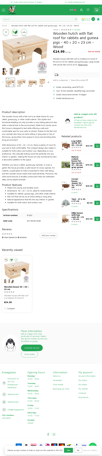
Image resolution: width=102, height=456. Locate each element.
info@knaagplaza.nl (16, 409)
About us (57, 376)
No (78, 450)
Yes (68, 450)
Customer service (31, 348)
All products (83, 397)
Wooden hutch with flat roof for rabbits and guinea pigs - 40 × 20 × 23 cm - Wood (45, 26)
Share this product (78, 80)
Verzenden (57, 380)
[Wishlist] (88, 10)
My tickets (82, 384)
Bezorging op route (61, 389)
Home (4, 26)
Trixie (55, 29)
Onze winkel (29, 354)
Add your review (49, 235)
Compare (11, 308)
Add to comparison (60, 80)
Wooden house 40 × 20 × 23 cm (16, 288)
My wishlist (83, 389)
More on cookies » (90, 450)
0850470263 (13, 394)
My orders (82, 380)
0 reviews (76, 30)
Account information (87, 376)
